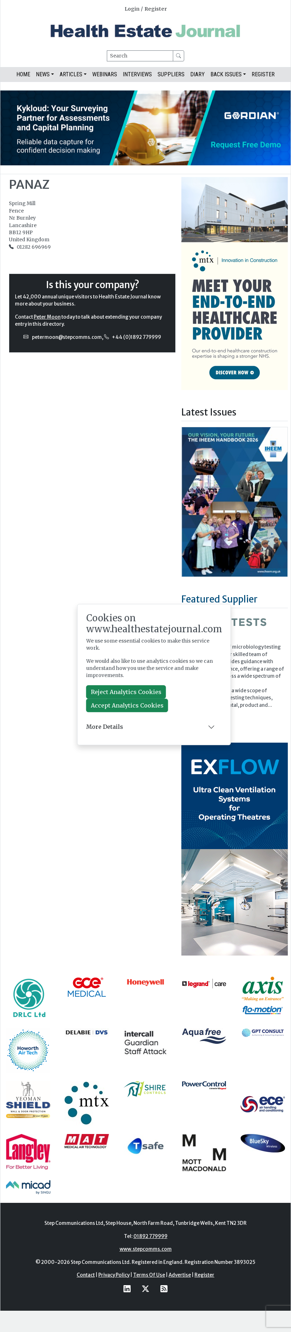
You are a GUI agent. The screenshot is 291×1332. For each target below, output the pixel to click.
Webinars (104, 74)
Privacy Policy (114, 1275)
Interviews (137, 74)
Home (23, 74)
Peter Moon (47, 317)
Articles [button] (71, 74)
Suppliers (171, 74)
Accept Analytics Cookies (127, 705)
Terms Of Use (149, 1275)
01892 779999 (150, 1236)
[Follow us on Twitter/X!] (145, 1288)
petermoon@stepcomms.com (67, 337)
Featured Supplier (219, 599)
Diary (197, 74)
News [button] (43, 74)
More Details (104, 726)
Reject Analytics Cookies (126, 691)
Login (132, 9)
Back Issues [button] (226, 74)
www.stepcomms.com (146, 1249)
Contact (86, 1275)
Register (155, 9)
